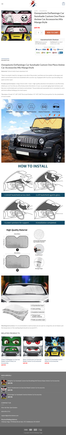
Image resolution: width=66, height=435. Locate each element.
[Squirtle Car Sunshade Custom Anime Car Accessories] (55, 346)
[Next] (64, 352)
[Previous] (1, 352)
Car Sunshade (43, 11)
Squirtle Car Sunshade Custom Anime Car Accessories (53, 360)
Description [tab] (5, 60)
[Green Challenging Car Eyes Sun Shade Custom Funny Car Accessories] (11, 346)
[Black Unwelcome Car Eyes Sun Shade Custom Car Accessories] (33, 346)
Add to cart (52, 32)
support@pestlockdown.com (9, 415)
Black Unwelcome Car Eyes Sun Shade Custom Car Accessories (32, 360)
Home (36, 11)
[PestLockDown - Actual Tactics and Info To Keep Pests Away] (33, 4)
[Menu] (2, 4)
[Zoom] (3, 38)
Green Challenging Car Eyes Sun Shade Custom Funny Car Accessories (10, 361)
